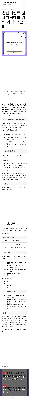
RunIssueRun (9, 2)
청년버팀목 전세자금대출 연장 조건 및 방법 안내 (14, 391)
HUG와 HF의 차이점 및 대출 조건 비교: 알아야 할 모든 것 (13, 378)
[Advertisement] (14, 73)
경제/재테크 (7, 366)
